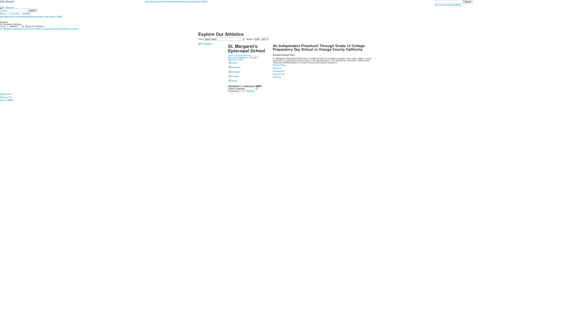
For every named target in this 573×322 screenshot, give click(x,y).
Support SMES (200, 1)
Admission (155, 1)
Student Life (188, 1)
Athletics (178, 1)
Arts (172, 1)
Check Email (279, 73)
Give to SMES (6, 100)
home (3, 26)
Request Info (6, 97)
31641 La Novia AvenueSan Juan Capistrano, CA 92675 (243, 56)
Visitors (75, 28)
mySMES (456, 4)
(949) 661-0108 (235, 59)
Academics (165, 1)
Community (447, 4)
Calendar (277, 76)
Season (249, 38)
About (148, 1)
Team (201, 38)
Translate (250, 91)
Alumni (438, 4)
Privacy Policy (279, 65)
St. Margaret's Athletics (11, 28)
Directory (277, 67)
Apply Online (6, 94)
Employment (279, 70)
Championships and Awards (52, 28)
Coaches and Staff (30, 28)
